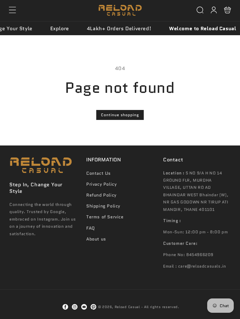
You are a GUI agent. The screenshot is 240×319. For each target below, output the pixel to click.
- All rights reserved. (160, 306)
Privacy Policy (101, 184)
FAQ (90, 228)
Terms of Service (105, 217)
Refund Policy (101, 195)
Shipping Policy (103, 206)
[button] (12, 10)
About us (96, 239)
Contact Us (98, 173)
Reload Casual (127, 306)
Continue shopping (120, 114)
